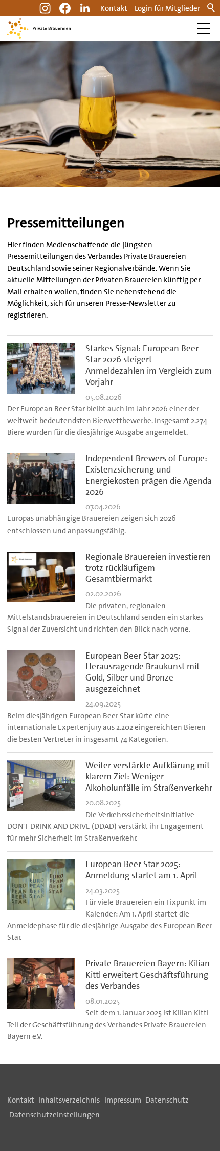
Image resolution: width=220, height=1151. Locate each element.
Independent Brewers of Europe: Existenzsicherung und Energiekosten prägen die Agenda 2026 (148, 475)
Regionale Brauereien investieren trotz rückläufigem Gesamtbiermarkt (148, 568)
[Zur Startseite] (39, 28)
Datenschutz (167, 1100)
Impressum (122, 1100)
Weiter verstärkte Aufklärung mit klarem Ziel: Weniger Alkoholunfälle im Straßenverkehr (148, 776)
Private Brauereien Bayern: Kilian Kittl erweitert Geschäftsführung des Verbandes (147, 974)
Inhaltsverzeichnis (69, 1100)
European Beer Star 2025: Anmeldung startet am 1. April (141, 869)
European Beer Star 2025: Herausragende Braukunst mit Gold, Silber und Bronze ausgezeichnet (142, 672)
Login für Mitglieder (167, 8)
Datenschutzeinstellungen (54, 1115)
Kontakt (113, 8)
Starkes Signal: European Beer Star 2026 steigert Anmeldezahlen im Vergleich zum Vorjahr (148, 365)
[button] (85, 8)
